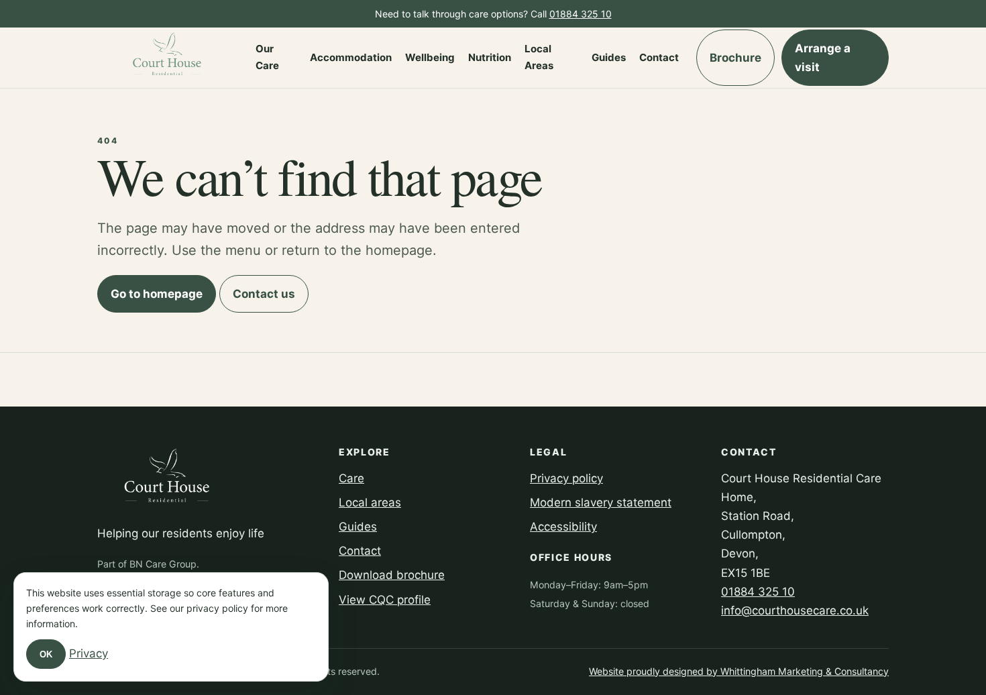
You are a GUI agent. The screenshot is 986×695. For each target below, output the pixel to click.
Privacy (88, 653)
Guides (609, 57)
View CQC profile (385, 599)
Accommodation (351, 57)
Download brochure (392, 575)
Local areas (370, 502)
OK (46, 654)
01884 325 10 (580, 13)
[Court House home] (167, 58)
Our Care (267, 57)
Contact (659, 57)
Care (351, 478)
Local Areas (539, 57)
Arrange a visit (823, 58)
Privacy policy (566, 478)
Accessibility (563, 526)
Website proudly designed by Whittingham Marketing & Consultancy (739, 671)
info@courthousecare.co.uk (795, 610)
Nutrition (489, 57)
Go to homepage (157, 294)
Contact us (264, 294)
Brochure (735, 57)
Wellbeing (430, 57)
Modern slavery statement (600, 502)
